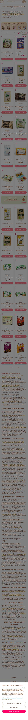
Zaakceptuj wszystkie (14, 711)
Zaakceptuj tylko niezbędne (14, 703)
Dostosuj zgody (14, 707)
